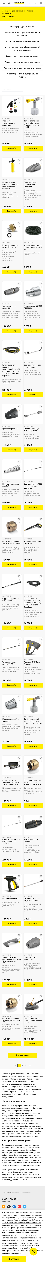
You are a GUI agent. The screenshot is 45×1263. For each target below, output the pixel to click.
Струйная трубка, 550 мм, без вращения (32, 899)
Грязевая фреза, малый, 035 (30, 958)
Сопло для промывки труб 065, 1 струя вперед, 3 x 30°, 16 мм (32, 782)
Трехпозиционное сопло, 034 (31, 840)
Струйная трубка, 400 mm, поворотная (32, 430)
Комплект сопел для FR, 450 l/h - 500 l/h (10, 246)
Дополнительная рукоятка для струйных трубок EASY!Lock (11, 959)
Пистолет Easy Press (10, 898)
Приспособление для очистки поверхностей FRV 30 (33, 1021)
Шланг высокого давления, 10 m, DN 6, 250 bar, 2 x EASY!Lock (10, 782)
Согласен (14, 1259)
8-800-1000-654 (10, 1198)
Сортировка (7, 89)
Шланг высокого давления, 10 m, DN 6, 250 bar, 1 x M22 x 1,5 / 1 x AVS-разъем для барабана (33, 603)
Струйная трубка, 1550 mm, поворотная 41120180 (33, 486)
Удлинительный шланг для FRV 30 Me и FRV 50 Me (33, 247)
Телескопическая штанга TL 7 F (9, 663)
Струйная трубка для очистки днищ (32, 366)
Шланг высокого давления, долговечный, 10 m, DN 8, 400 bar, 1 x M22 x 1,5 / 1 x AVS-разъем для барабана (11, 370)
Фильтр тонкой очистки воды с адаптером (8, 123)
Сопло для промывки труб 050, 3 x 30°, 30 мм (11, 542)
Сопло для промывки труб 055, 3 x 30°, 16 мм (11, 1020)
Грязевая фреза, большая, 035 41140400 (30, 184)
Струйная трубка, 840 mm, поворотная (10, 600)
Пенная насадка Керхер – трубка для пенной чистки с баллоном (10, 185)
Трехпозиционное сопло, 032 (9, 307)
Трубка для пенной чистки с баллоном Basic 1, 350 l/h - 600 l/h (33, 721)
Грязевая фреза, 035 (10, 429)
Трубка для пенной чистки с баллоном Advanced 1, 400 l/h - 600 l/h (32, 124)
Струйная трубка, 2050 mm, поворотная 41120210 (11, 841)
